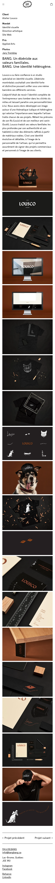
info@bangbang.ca (11, 852)
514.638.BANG (9, 849)
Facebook (7, 869)
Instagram (7, 866)
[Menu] (3, 4)
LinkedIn (6, 877)
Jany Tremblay (9, 53)
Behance (6, 874)
